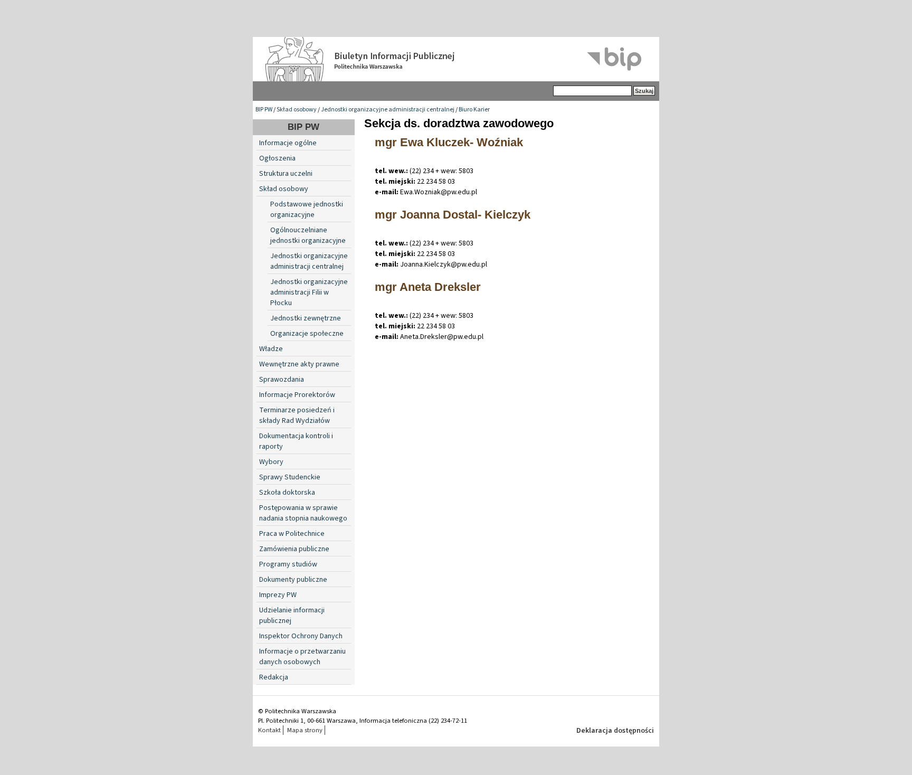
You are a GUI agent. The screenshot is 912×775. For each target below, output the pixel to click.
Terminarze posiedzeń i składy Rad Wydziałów (297, 415)
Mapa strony (304, 730)
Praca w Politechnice (292, 533)
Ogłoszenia (277, 158)
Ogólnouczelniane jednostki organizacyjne (308, 235)
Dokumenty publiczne (293, 579)
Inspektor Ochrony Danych (301, 636)
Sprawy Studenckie (289, 477)
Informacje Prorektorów (297, 395)
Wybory (271, 462)
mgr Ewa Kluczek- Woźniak (449, 142)
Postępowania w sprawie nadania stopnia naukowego (303, 513)
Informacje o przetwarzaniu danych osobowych (302, 656)
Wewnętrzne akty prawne (299, 364)
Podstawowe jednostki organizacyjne (306, 209)
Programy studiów (288, 564)
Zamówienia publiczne (294, 549)
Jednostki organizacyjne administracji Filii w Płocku (309, 292)
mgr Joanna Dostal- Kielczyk (452, 214)
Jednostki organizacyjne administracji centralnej (387, 109)
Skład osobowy (297, 109)
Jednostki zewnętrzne (305, 318)
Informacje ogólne (288, 143)
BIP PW (263, 109)
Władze (271, 349)
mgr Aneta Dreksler (428, 287)
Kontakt (269, 730)
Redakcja (273, 677)
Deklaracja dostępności (615, 730)
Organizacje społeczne (307, 333)
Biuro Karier (474, 109)
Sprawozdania (281, 379)
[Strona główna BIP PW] (456, 59)
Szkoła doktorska (287, 492)
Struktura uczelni (285, 173)
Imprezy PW (278, 595)
